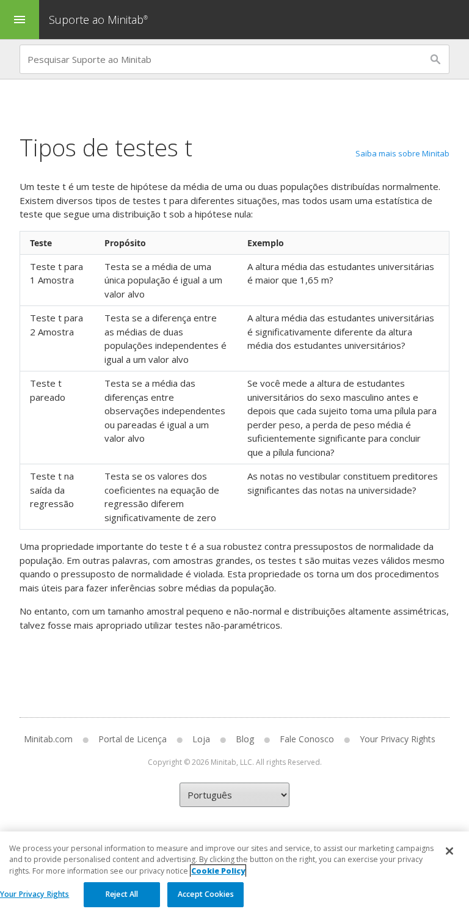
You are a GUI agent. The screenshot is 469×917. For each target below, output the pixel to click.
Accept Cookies (206, 894)
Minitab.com (48, 739)
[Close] (449, 851)
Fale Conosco (307, 739)
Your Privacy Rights (34, 894)
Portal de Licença (132, 739)
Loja (201, 739)
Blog (245, 739)
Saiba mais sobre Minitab (402, 153)
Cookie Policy (218, 871)
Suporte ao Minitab (98, 19)
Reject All (122, 894)
